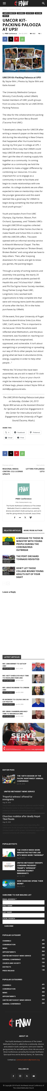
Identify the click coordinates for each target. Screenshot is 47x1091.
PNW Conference (11, 33)
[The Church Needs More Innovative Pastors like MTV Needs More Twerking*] (9, 853)
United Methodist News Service (19, 791)
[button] (4, 3)
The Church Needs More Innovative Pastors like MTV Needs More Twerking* (30, 852)
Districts (30, 13)
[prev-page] (4, 583)
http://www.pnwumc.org (23, 502)
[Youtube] (33, 1076)
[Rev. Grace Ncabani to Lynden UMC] (38, 690)
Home (5, 9)
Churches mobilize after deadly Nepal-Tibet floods (22, 817)
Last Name (7, 912)
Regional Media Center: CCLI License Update (13, 471)
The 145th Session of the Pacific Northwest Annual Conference (30, 778)
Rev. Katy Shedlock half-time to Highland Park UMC (16, 676)
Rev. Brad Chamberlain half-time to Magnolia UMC (15, 712)
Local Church (9, 918)
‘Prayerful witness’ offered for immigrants (17, 798)
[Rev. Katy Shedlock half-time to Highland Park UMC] (38, 678)
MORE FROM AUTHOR (33, 530)
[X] (10, 39)
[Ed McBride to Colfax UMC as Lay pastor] (38, 702)
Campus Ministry (15, 9)
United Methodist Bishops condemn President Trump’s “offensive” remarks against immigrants (30, 868)
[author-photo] (24, 495)
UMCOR (5, 16)
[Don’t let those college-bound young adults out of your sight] (9, 571)
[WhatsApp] (22, 39)
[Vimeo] (31, 517)
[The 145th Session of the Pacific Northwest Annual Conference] (9, 779)
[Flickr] (21, 517)
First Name (7, 905)
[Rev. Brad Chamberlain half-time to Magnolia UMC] (38, 714)
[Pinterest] (16, 39)
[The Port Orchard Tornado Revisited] (9, 559)
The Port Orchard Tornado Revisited (27, 558)
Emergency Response (7, 561)
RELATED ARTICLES (12, 530)
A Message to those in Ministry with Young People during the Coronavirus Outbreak (29, 544)
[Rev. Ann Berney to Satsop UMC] (38, 667)
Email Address (10, 899)
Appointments (8, 669)
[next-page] (8, 583)
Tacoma (38, 13)
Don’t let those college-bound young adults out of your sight (29, 573)
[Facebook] (5, 39)
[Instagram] (20, 1076)
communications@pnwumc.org (27, 1060)
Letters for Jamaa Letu (35, 470)
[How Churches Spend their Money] (9, 884)
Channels (20, 13)
